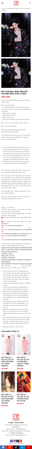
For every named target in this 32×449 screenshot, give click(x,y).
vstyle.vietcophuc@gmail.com (18, 435)
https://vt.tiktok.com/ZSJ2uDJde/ (17, 235)
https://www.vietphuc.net (15, 225)
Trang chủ (4, 8)
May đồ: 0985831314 (15, 425)
